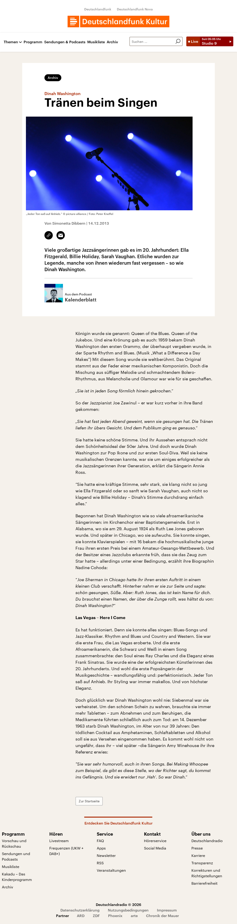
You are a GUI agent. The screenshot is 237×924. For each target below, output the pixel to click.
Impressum (167, 910)
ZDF (96, 915)
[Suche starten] (178, 41)
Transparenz (202, 863)
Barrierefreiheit (204, 883)
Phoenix (115, 915)
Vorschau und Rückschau (14, 843)
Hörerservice (155, 840)
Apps (101, 848)
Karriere (198, 855)
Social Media (155, 848)
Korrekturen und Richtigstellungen (206, 873)
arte (134, 915)
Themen (11, 42)
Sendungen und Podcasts (16, 856)
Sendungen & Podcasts (64, 42)
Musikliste (96, 42)
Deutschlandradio (207, 840)
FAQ (100, 840)
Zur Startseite (89, 801)
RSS (100, 863)
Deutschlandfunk (97, 9)
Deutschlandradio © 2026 (118, 904)
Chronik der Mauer (162, 915)
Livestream (59, 840)
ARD (80, 915)
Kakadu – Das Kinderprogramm (17, 877)
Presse (197, 848)
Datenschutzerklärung (80, 910)
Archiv (112, 42)
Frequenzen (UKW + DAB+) (66, 851)
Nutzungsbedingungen (128, 910)
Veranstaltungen (111, 870)
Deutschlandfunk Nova (135, 9)
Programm (33, 42)
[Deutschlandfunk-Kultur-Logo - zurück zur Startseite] (118, 21)
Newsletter (106, 855)
